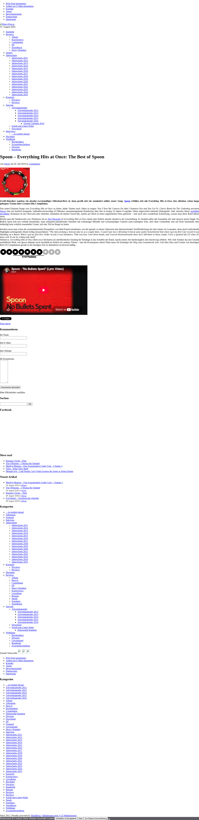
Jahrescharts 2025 (20, 94)
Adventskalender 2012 (27, 110)
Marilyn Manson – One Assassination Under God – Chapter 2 (34, 482)
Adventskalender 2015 (27, 118)
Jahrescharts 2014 (20, 66)
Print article (5, 323)
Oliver (7, 164)
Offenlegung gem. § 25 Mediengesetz (59, 815)
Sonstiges (16, 601)
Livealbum (17, 593)
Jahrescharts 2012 (20, 60)
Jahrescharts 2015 (20, 68)
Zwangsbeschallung (21, 144)
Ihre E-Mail (5, 343)
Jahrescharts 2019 (20, 79)
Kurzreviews (17, 39)
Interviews (10, 131)
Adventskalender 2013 (27, 113)
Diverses (16, 147)
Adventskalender (19, 108)
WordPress (36, 815)
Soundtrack (17, 47)
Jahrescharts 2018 (20, 76)
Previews (16, 100)
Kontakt (9, 9)
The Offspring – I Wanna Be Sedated (23, 488)
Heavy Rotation (19, 50)
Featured (10, 517)
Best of (15, 580)
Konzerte (10, 97)
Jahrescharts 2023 (20, 89)
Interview (10, 520)
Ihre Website (6, 351)
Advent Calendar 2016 (33, 123)
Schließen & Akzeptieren (66, 818)
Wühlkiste (10, 139)
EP (13, 45)
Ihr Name (4, 335)
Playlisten (10, 136)
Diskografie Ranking (27, 630)
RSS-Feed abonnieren (16, 3)
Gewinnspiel (17, 640)
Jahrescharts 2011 (20, 58)
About (9, 11)
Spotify (9, 53)
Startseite (10, 32)
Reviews (10, 34)
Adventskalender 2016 (27, 121)
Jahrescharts (11, 55)
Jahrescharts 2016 (20, 71)
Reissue (15, 596)
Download (16, 128)
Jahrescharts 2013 (20, 63)
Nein (81, 818)
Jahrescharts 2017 (20, 73)
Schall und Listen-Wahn (23, 126)
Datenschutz (11, 16)
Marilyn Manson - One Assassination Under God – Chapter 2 (34, 466)
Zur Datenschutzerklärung (96, 818)
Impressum (11, 19)
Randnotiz (16, 149)
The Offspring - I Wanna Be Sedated (23, 463)
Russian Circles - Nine (16, 461)
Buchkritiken (18, 142)
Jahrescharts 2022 (20, 87)
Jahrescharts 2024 (20, 92)
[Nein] (109, 819)
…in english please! (21, 134)
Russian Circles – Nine (16, 493)
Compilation (17, 42)
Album (15, 37)
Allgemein (10, 515)
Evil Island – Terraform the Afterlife (22, 498)
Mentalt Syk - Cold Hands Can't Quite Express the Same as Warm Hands (39, 471)
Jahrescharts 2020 (20, 81)
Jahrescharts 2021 (20, 84)
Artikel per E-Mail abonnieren (20, 6)
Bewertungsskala (14, 14)
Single (23, 490)
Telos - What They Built (17, 468)
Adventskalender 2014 (27, 115)
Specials (9, 105)
